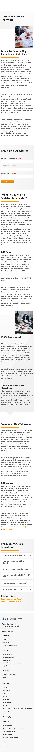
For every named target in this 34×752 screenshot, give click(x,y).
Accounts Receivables (11, 158)
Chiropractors (7, 702)
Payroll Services (7, 666)
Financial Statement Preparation (12, 663)
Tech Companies (7, 711)
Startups (5, 696)
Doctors (5, 687)
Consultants (6, 699)
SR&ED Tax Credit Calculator (11, 737)
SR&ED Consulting (8, 660)
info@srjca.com (27, 527)
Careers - (10, 645)
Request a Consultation (9, 674)
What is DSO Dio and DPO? (14, 589)
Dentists (5, 693)
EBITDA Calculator (8, 734)
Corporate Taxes (7, 654)
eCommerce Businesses (9, 714)
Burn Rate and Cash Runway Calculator (14, 728)
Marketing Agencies (8, 717)
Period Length (8, 173)
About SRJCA (6, 639)
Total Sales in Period (10, 166)
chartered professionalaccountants (16, 618)
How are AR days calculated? (15, 583)
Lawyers (5, 705)
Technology (6, 690)
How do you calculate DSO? (14, 555)
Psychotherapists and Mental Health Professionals (17, 708)
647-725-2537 (7, 529)
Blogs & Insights (7, 725)
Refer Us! (5, 746)
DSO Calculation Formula (10, 731)
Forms (4, 677)
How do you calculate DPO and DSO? (16, 576)
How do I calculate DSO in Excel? (13, 562)
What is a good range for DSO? (16, 569)
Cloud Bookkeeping (8, 657)
